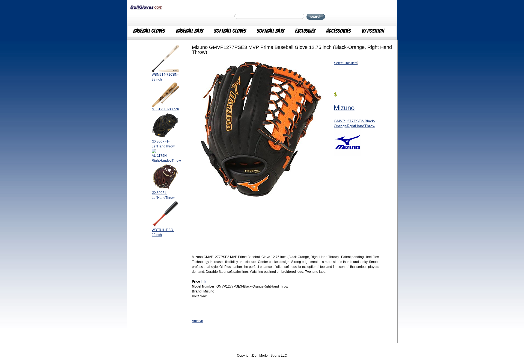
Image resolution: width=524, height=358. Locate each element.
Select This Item (346, 63)
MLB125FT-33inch (165, 109)
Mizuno (344, 107)
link (203, 281)
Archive (197, 321)
